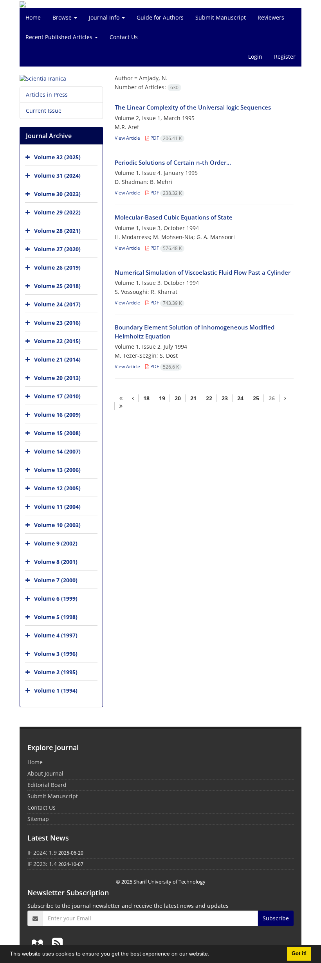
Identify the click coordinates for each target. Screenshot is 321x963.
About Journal (45, 773)
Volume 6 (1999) (56, 598)
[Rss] (57, 942)
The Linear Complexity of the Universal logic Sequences (193, 107)
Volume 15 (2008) (57, 433)
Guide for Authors (160, 17)
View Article (127, 138)
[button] (212, 955)
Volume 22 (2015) (57, 341)
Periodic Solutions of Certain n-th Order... (173, 162)
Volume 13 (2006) (57, 469)
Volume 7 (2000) (56, 580)
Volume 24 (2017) (57, 304)
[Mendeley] (38, 942)
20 (178, 398)
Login (255, 56)
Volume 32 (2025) (57, 157)
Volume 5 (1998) (56, 617)
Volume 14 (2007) (57, 451)
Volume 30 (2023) (57, 194)
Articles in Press (47, 94)
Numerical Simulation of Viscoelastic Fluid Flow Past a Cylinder (202, 272)
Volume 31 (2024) (57, 175)
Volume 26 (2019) (57, 267)
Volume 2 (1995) (56, 672)
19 (162, 398)
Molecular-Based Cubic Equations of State (174, 217)
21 (193, 398)
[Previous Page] (133, 398)
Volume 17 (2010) (57, 396)
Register (285, 56)
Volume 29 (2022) (57, 212)
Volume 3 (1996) (56, 653)
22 (209, 398)
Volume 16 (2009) (57, 414)
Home (33, 17)
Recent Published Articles (59, 37)
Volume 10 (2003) (57, 525)
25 (256, 398)
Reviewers (271, 17)
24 (240, 398)
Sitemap (38, 819)
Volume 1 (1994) (56, 690)
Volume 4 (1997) (56, 635)
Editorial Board (47, 784)
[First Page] (121, 398)
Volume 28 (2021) (57, 230)
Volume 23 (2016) (57, 322)
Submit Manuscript (220, 17)
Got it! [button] (299, 953)
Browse (62, 17)
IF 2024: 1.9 (42, 852)
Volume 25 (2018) (57, 286)
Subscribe (276, 918)
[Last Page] (120, 406)
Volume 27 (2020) (57, 249)
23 (225, 398)
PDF (165, 138)
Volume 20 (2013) (57, 378)
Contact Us (124, 37)
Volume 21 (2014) (57, 359)
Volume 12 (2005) (57, 488)
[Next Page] (285, 398)
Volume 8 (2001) (56, 561)
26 (272, 398)
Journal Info (105, 17)
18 (146, 398)
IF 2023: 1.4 (42, 864)
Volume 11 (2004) (57, 506)
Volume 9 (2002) (56, 543)
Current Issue (43, 110)
